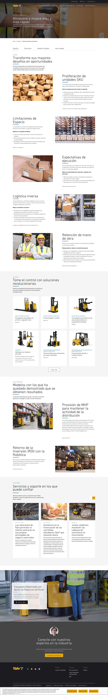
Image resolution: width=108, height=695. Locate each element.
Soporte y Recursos (90, 5)
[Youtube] (35, 669)
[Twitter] (28, 669)
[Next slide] (93, 498)
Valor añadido (59, 48)
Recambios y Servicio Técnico (67, 5)
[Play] (103, 33)
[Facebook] (32, 669)
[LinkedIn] (39, 669)
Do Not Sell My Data (72, 691)
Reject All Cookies (83, 691)
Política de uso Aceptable (70, 685)
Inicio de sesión (90, 1)
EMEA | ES (82, 1)
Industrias (19, 41)
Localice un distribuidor (60, 670)
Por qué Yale (80, 5)
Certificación (48, 685)
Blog (70, 676)
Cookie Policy (18, 693)
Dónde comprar (74, 1)
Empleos (85, 670)
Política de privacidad (58, 685)
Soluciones (27, 48)
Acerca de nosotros (73, 670)
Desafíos (15, 48)
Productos (54, 5)
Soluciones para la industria (42, 5)
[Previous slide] (90, 498)
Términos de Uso (82, 685)
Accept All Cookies (94, 691)
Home (14, 41)
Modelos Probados (43, 48)
